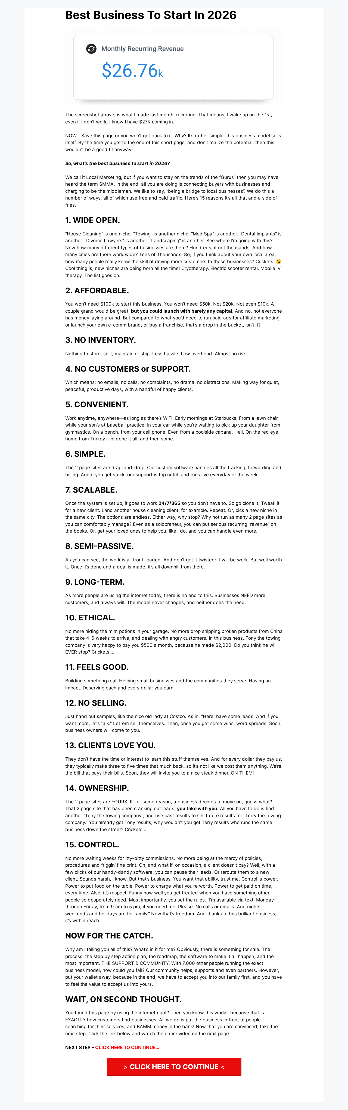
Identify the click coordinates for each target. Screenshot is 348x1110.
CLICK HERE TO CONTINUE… (127, 1047)
